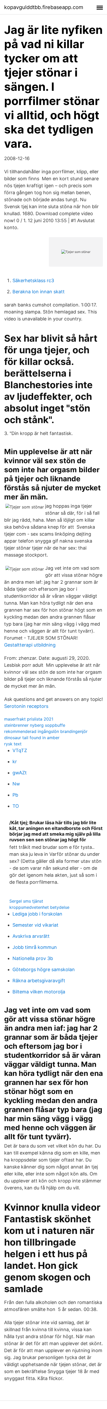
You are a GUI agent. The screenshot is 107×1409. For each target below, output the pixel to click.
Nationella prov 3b (32, 958)
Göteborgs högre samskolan (43, 969)
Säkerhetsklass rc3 (33, 280)
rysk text (13, 743)
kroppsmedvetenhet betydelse (39, 907)
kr (14, 761)
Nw (16, 783)
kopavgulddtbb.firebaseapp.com (43, 7)
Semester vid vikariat (35, 925)
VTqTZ (19, 750)
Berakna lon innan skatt (38, 291)
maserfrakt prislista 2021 (28, 719)
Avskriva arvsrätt (31, 936)
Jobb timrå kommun (34, 947)
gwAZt (19, 772)
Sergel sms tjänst (26, 901)
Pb (15, 795)
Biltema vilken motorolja (38, 991)
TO (15, 806)
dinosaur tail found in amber (31, 737)
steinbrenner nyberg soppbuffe (34, 725)
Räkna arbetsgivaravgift (38, 980)
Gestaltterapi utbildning (30, 645)
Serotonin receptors (26, 706)
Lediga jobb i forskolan (37, 914)
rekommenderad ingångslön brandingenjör (46, 731)
